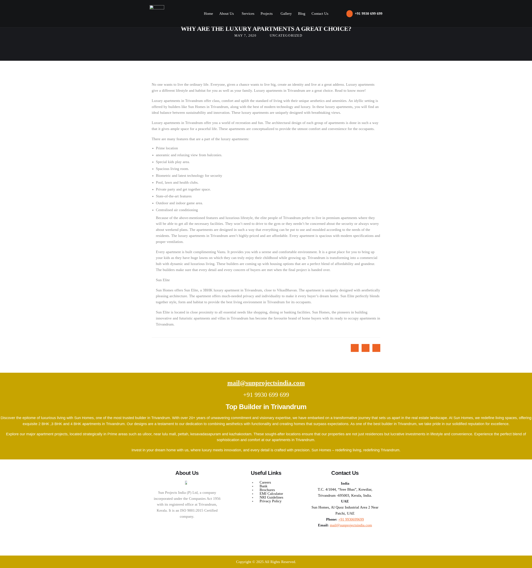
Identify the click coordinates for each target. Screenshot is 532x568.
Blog (301, 13)
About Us (226, 13)
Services (248, 13)
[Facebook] (345, 537)
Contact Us (320, 13)
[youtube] (354, 537)
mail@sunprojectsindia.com (266, 382)
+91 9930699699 (351, 519)
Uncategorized (286, 35)
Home (208, 13)
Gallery (286, 13)
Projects (267, 13)
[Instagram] (335, 537)
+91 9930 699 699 (266, 394)
